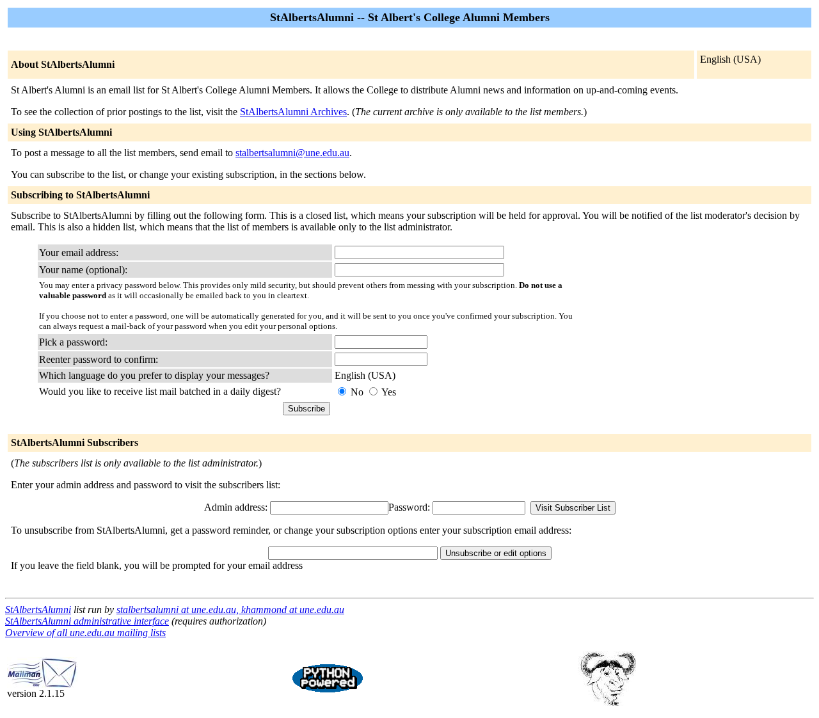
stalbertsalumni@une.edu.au (292, 152)
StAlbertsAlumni (38, 609)
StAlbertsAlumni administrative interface (87, 621)
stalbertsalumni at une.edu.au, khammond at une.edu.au (230, 609)
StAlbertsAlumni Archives (293, 111)
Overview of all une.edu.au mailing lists (85, 632)
